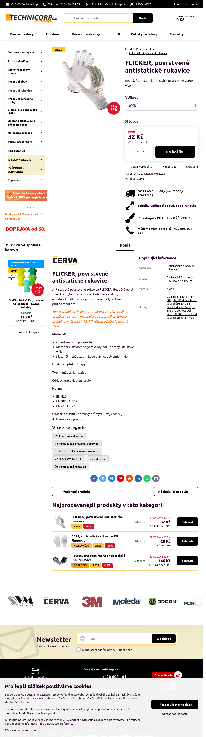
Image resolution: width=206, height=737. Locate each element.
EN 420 (189, 317)
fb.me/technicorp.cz (26, 332)
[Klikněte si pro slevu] (26, 200)
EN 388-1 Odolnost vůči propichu (182, 316)
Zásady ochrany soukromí (21, 730)
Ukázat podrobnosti (174, 713)
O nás (35, 669)
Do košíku (175, 151)
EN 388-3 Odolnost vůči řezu (181, 310)
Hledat (143, 18)
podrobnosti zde (108, 709)
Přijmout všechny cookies (175, 704)
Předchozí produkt (76, 491)
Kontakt (35, 673)
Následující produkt (173, 491)
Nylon (170, 288)
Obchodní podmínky (35, 677)
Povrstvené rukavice (179, 280)
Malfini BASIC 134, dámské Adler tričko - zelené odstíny (26, 303)
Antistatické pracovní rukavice (180, 267)
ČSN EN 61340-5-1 (178, 296)
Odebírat (164, 638)
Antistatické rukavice (180, 277)
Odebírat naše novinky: (53, 646)
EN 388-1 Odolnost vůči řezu (180, 305)
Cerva (140, 178)
